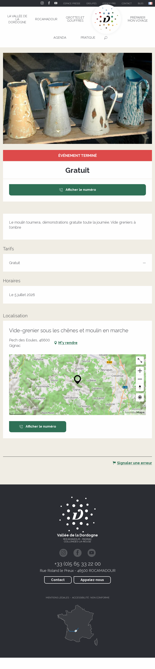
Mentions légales (57, 597)
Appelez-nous (92, 580)
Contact (58, 580)
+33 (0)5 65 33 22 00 (77, 564)
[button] (150, 3)
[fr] (150, 3)
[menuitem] (17, 19)
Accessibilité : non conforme (90, 597)
